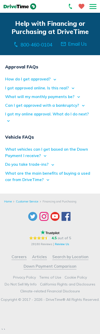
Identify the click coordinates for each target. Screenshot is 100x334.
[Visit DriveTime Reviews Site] (50, 232)
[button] (92, 6)
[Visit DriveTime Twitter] (33, 216)
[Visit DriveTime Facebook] (66, 216)
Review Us (62, 244)
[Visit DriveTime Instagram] (44, 216)
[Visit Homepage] (20, 6)
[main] (50, 102)
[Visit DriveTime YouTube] (55, 216)
